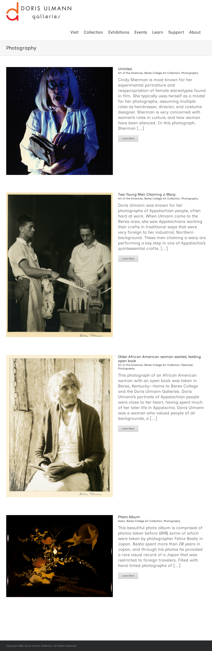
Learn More (128, 138)
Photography (189, 73)
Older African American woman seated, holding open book (159, 358)
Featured (187, 364)
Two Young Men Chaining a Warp (147, 194)
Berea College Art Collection (162, 73)
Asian (121, 521)
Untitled (125, 69)
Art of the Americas (130, 73)
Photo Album (129, 517)
